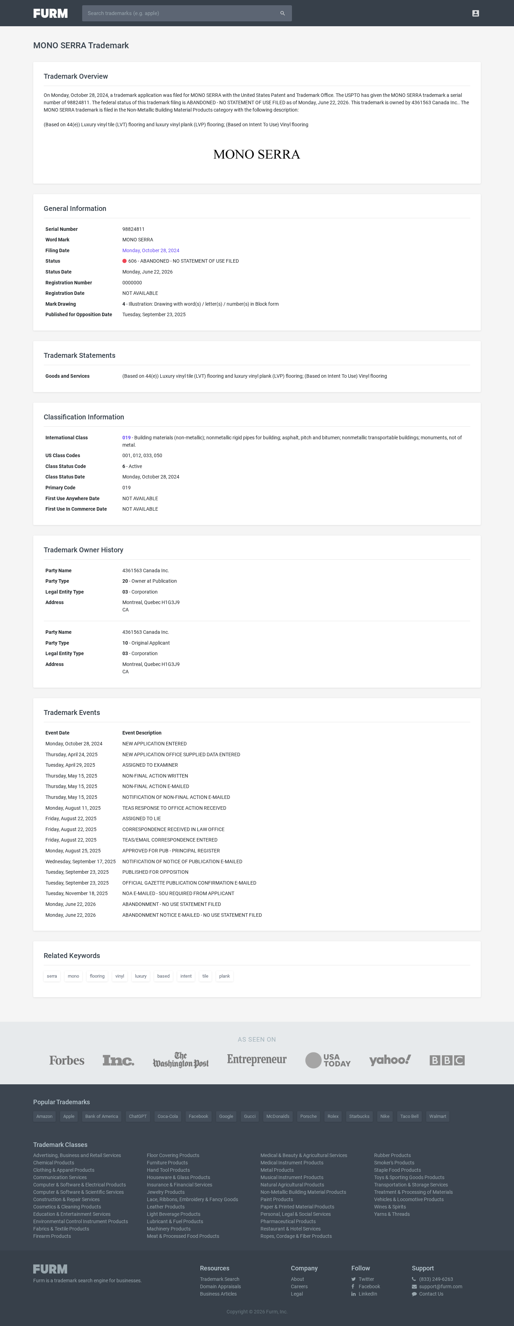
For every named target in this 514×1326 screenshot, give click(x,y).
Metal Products (277, 1170)
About (297, 1279)
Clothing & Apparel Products (63, 1170)
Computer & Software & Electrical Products (79, 1184)
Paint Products (276, 1199)
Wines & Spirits (390, 1207)
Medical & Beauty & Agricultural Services (303, 1155)
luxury (141, 976)
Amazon (44, 1116)
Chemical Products (53, 1162)
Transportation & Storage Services (411, 1184)
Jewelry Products (166, 1192)
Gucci (250, 1116)
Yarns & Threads (392, 1214)
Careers (299, 1286)
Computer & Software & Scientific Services (78, 1192)
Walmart (437, 1116)
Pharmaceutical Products (288, 1221)
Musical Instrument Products (291, 1177)
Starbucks (359, 1116)
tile (205, 976)
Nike (385, 1116)
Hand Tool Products (168, 1170)
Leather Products (166, 1207)
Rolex (333, 1116)
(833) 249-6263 (435, 1279)
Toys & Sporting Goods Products (409, 1177)
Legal (297, 1294)
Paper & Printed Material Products (297, 1207)
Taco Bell (409, 1116)
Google (226, 1116)
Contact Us (430, 1294)
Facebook (198, 1116)
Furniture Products (167, 1162)
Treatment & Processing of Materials (413, 1192)
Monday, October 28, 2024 (150, 250)
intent (186, 976)
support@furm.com (440, 1286)
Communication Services (60, 1177)
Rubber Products (392, 1155)
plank (224, 976)
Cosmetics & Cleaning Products (67, 1207)
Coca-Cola (168, 1116)
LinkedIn (367, 1294)
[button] (475, 13)
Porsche (308, 1116)
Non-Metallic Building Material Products (303, 1192)
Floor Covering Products (173, 1155)
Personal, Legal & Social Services (295, 1214)
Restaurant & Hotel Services (290, 1229)
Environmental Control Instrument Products (80, 1221)
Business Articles (218, 1294)
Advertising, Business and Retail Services (77, 1155)
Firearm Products (52, 1236)
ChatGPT (138, 1116)
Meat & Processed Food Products (183, 1236)
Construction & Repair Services (66, 1199)
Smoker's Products (394, 1162)
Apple (68, 1116)
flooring (97, 976)
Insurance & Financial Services (179, 1184)
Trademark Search (220, 1279)
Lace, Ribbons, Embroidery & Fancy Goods (192, 1199)
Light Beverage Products (173, 1214)
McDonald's (278, 1116)
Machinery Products (169, 1229)
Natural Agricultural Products (292, 1184)
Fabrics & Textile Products (61, 1229)
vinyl (119, 976)
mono (73, 976)
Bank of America (101, 1116)
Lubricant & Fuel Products (175, 1221)
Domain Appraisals (220, 1286)
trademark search (73, 1280)
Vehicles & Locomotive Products (409, 1199)
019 (126, 437)
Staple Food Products (397, 1170)
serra (52, 976)
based (163, 976)
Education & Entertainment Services (71, 1214)
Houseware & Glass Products (178, 1177)
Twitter (366, 1279)
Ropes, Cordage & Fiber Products (296, 1236)
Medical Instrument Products (291, 1162)
